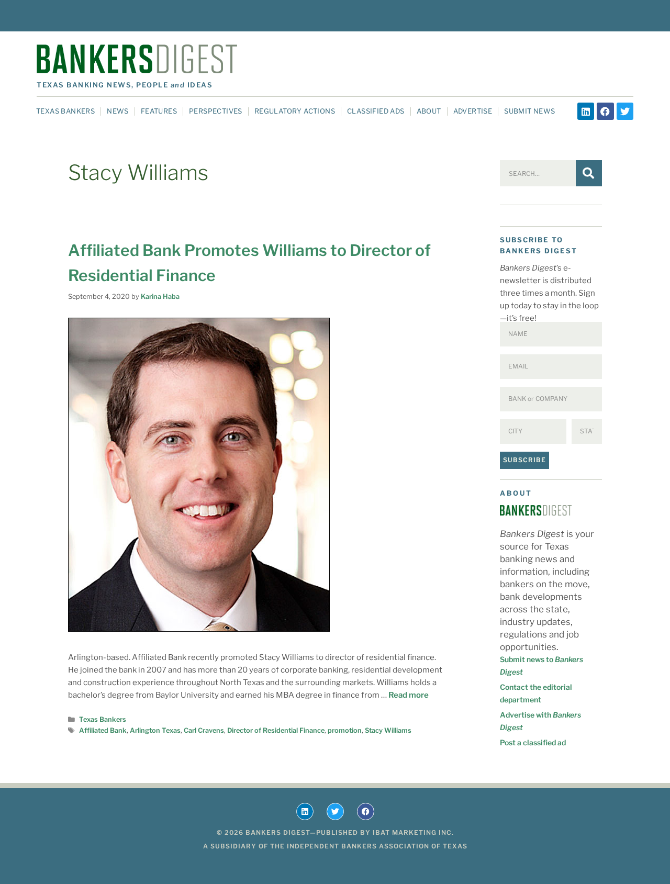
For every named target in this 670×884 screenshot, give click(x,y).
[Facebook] (605, 111)
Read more (408, 695)
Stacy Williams (388, 730)
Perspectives (215, 111)
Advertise (473, 111)
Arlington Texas (155, 730)
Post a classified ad (533, 742)
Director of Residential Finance (276, 730)
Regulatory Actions (294, 111)
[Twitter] (625, 111)
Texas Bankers (65, 111)
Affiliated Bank (103, 730)
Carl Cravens (204, 730)
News (118, 111)
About (429, 111)
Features (159, 111)
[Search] (589, 173)
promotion (345, 730)
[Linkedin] (585, 111)
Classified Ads (376, 111)
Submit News (529, 111)
